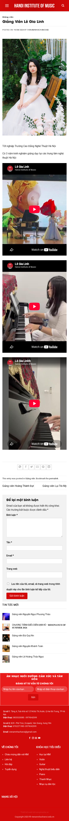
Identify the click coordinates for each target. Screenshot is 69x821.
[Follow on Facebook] (30, 738)
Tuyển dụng (11, 769)
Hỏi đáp (8, 764)
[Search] (63, 5)
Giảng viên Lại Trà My (55, 485)
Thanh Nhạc (45, 779)
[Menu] (7, 5)
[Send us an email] (36, 738)
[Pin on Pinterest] (43, 467)
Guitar (42, 764)
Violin (42, 759)
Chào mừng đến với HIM (17, 754)
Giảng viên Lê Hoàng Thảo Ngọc (28, 656)
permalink (53, 478)
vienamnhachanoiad (38, 30)
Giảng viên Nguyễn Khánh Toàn (27, 646)
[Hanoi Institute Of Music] (34, 6)
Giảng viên (7, 17)
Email (10, 555)
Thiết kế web (26, 812)
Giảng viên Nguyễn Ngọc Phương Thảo (31, 614)
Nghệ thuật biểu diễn (49, 769)
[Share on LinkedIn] (49, 467)
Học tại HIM (45, 754)
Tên (9, 542)
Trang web (11, 569)
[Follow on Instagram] (33, 738)
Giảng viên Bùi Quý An (23, 635)
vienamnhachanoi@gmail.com (23, 732)
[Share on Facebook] (25, 467)
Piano (42, 774)
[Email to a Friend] (37, 467)
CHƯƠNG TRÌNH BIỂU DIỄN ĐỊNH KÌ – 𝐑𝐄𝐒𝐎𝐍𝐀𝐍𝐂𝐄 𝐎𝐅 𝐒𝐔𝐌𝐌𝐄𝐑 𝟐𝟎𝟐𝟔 (39, 626)
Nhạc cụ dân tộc (47, 784)
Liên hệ (8, 759)
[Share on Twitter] (31, 467)
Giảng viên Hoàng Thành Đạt (18, 485)
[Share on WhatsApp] (20, 467)
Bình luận (12, 515)
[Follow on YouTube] (39, 738)
